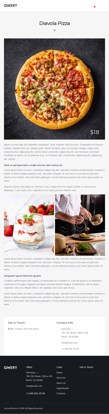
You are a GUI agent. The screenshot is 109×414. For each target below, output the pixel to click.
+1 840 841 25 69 (70, 349)
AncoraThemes (10, 408)
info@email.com (69, 343)
